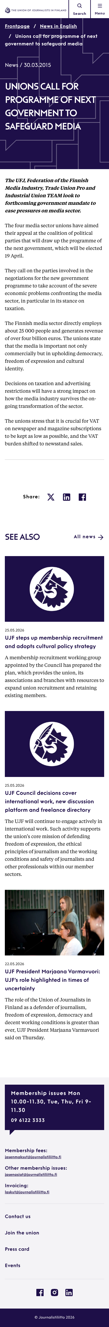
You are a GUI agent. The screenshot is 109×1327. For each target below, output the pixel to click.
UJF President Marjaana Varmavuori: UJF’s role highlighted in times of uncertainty (52, 980)
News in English (58, 26)
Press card (17, 1249)
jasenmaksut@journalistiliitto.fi (33, 1157)
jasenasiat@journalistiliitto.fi (31, 1175)
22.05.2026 (14, 964)
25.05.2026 (14, 630)
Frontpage (17, 26)
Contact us (18, 1216)
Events (12, 1265)
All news (85, 537)
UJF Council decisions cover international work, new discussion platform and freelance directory (49, 802)
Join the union (22, 1233)
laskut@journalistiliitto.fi (27, 1192)
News (11, 65)
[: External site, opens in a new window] (50, 497)
